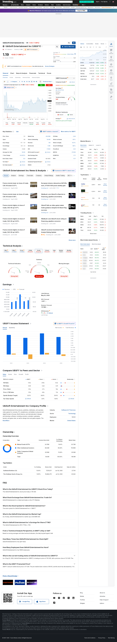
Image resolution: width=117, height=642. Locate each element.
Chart (12, 73)
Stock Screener (66, 4)
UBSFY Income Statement (16, 323)
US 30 (82, 62)
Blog (81, 592)
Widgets (82, 603)
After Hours (46, 7)
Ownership (18, 77)
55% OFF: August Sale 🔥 (86, 1)
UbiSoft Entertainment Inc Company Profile (24, 406)
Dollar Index (83, 79)
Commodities (89, 43)
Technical (41, 73)
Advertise (102, 596)
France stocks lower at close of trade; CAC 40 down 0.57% (15, 184)
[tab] (6, 251)
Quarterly (12, 327)
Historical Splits (36, 77)
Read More (6, 420)
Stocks (5, 7)
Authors (102, 603)
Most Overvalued (96, 244)
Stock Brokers (66, 7)
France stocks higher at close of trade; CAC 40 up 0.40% (14, 231)
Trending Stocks (85, 213)
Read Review (105, 184)
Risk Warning (111, 637)
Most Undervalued (85, 244)
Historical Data (26, 77)
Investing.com (44, 188)
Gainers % (91, 145)
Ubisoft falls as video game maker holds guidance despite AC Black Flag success (54, 207)
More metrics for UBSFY (68, 131)
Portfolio (82, 599)
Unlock (29, 398)
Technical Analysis (12, 246)
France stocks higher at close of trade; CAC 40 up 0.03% (14, 220)
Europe (73, 7)
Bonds (96, 43)
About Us (102, 592)
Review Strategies (49, 66)
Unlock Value (70, 54)
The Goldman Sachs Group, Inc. (13, 474)
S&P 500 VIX (83, 76)
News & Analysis (21, 73)
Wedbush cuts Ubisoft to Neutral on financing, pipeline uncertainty (53, 195)
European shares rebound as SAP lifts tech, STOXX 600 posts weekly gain (54, 184)
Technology (72, 413)
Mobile (82, 596)
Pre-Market (39, 7)
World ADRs (59, 7)
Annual (5, 327)
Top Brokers (84, 175)
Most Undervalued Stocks (89, 240)
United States (32, 7)
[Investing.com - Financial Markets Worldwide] (9, 2)
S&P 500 (82, 71)
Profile (11, 77)
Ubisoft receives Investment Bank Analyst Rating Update (52, 231)
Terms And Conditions (89, 637)
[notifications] (110, 1)
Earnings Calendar (23, 7)
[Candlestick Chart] (4, 82)
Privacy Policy (101, 637)
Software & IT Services (68, 410)
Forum (49, 73)
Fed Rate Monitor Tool (81, 7)
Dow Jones (83, 68)
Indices (82, 43)
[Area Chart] (8, 82)
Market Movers (85, 141)
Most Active (97, 7)
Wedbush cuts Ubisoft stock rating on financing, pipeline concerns (54, 220)
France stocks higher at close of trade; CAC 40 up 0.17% (14, 206)
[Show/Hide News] (40, 82)
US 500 (82, 65)
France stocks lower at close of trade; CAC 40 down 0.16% (15, 195)
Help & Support (104, 599)
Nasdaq (82, 73)
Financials (32, 73)
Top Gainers (90, 7)
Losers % (98, 145)
